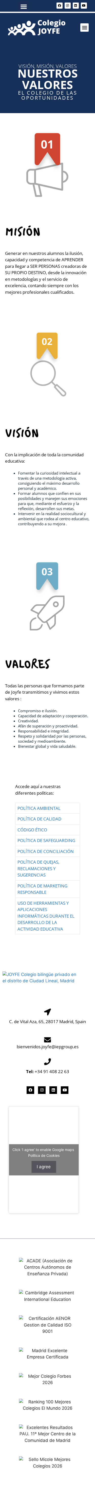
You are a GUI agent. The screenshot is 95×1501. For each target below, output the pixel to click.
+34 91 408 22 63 (47, 1071)
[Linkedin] (76, 6)
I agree (44, 1166)
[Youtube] (84, 6)
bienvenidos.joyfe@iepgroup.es (48, 1047)
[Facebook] (59, 6)
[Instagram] (68, 6)
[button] (24, 6)
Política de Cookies (44, 1155)
